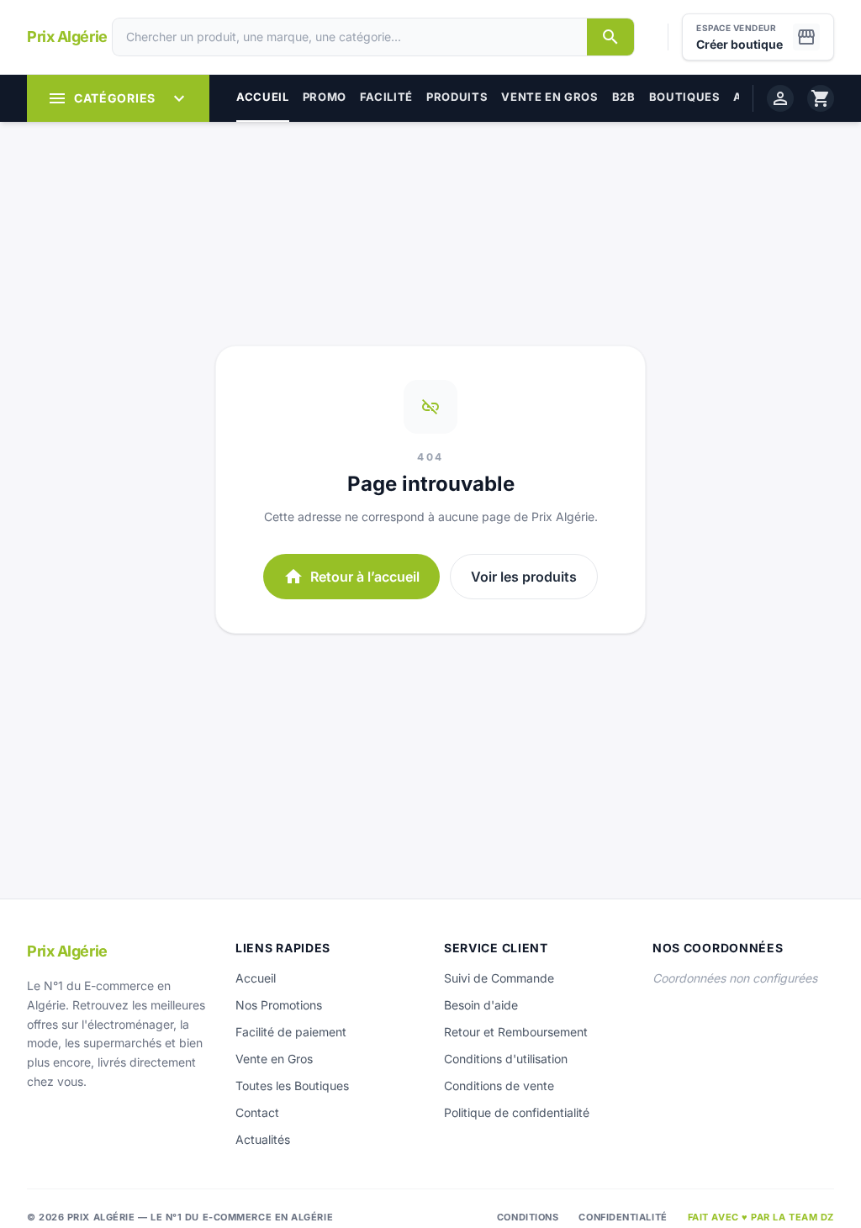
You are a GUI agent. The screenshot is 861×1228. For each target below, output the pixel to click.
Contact (257, 1112)
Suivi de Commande (499, 978)
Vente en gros (549, 96)
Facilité (386, 96)
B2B (624, 96)
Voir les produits (524, 576)
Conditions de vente (499, 1085)
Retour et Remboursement (516, 1032)
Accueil (262, 96)
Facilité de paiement (290, 1032)
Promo (324, 96)
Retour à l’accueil (351, 577)
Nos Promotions (278, 1005)
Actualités (262, 1139)
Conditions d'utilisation (506, 1058)
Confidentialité (622, 1217)
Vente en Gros (274, 1058)
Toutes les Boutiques (292, 1085)
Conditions (528, 1217)
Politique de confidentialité (516, 1112)
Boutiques (685, 96)
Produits (457, 96)
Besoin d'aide (481, 1005)
